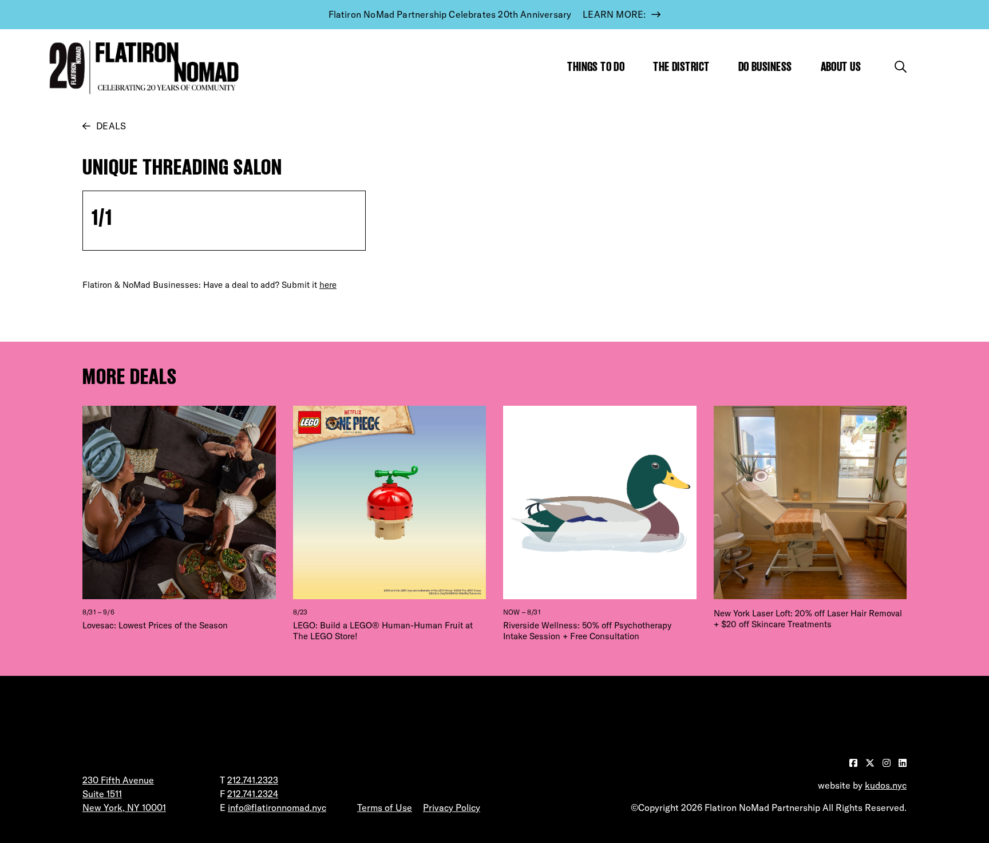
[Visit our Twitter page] (871, 763)
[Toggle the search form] (901, 66)
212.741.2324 (252, 794)
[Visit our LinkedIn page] (903, 763)
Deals (111, 126)
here (328, 284)
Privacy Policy (451, 807)
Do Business (765, 66)
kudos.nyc (886, 785)
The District (681, 66)
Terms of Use (384, 807)
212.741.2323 (252, 780)
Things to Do (595, 66)
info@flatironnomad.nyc (277, 807)
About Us (841, 66)
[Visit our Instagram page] (888, 763)
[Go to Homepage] (141, 67)
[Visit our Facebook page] (854, 763)
